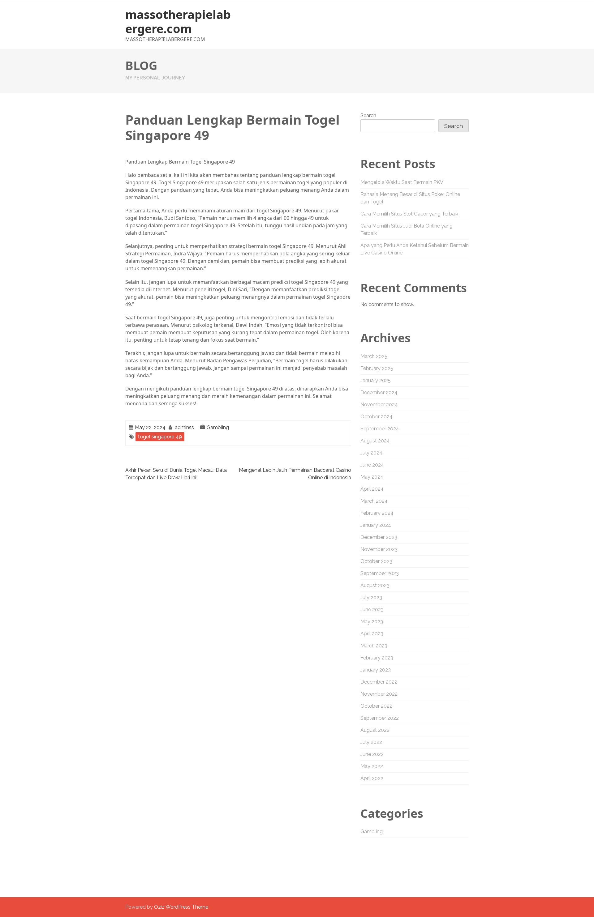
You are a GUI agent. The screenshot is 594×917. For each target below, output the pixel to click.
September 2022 (379, 718)
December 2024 (379, 392)
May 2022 (371, 766)
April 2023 (371, 634)
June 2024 (372, 465)
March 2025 (373, 356)
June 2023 (372, 609)
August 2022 (375, 730)
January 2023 (375, 670)
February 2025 (376, 368)
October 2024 (376, 417)
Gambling (218, 427)
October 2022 (376, 706)
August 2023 (375, 585)
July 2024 (371, 453)
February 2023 (376, 658)
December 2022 (378, 682)
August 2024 (375, 441)
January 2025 (375, 380)
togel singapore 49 (160, 437)
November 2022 (379, 694)
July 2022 (371, 742)
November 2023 (379, 549)
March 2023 (373, 646)
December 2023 (378, 537)
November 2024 (379, 404)
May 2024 (371, 477)
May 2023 (371, 622)
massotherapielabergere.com (178, 21)
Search (368, 115)
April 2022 (371, 778)
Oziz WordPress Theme (181, 907)
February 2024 (377, 513)
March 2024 (374, 501)
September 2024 (379, 429)
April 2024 (372, 489)
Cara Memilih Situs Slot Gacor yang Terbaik (409, 214)
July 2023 (371, 597)
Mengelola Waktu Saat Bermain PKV (401, 182)
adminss (184, 427)
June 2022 (372, 754)
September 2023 (379, 573)
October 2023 (376, 561)
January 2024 (375, 525)
